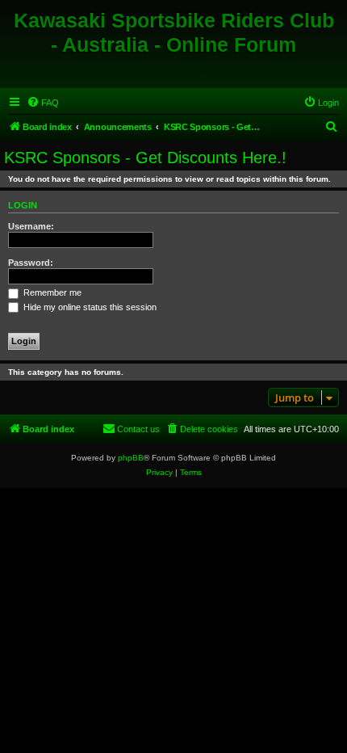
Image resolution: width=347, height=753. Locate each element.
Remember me (51, 292)
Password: (30, 262)
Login (22, 205)
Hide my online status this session (89, 307)
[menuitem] (43, 102)
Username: (31, 226)
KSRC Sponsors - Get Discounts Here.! (145, 157)
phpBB (131, 457)
